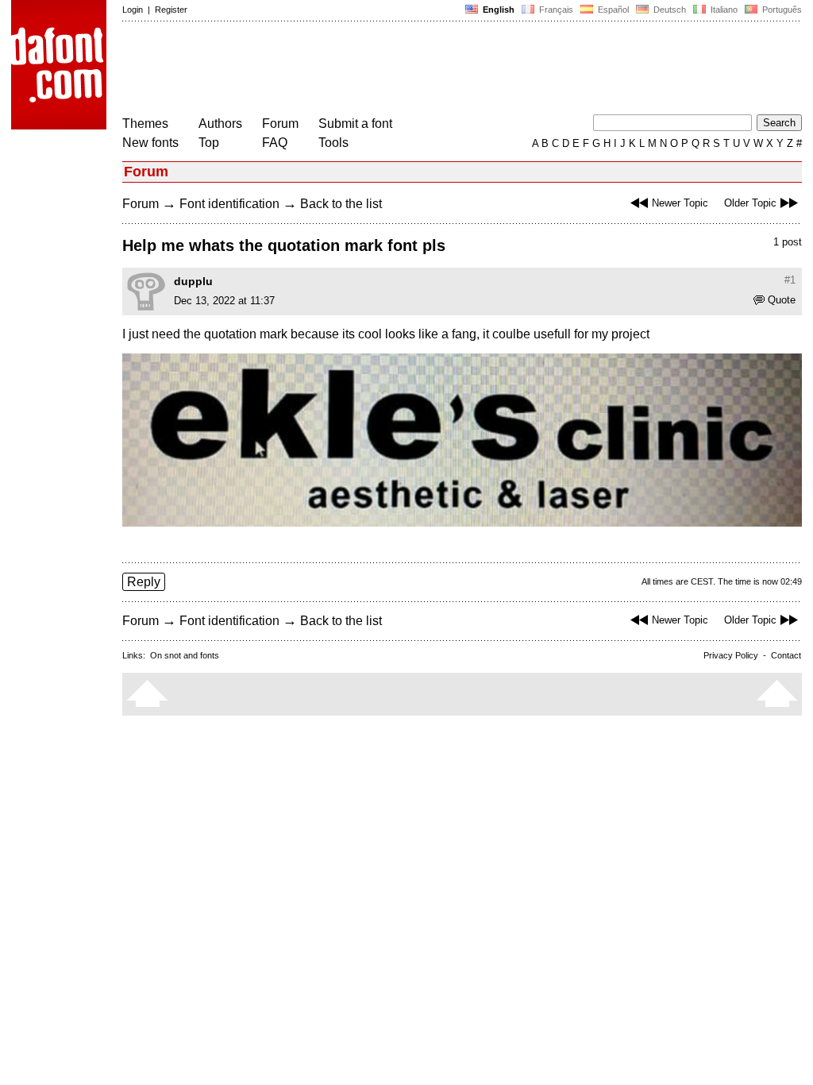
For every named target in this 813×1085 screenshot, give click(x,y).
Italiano (723, 9)
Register (171, 9)
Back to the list (341, 203)
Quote (782, 300)
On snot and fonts (184, 655)
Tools (333, 142)
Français (555, 9)
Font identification (229, 203)
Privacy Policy (730, 655)
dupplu (193, 281)
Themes (145, 123)
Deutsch (668, 9)
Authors (220, 123)
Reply (143, 582)
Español (612, 9)
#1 (790, 280)
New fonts (150, 142)
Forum (280, 123)
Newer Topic (680, 203)
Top (208, 142)
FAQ (274, 142)
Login (132, 9)
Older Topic (750, 203)
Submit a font (355, 123)
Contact (786, 655)
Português (779, 9)
